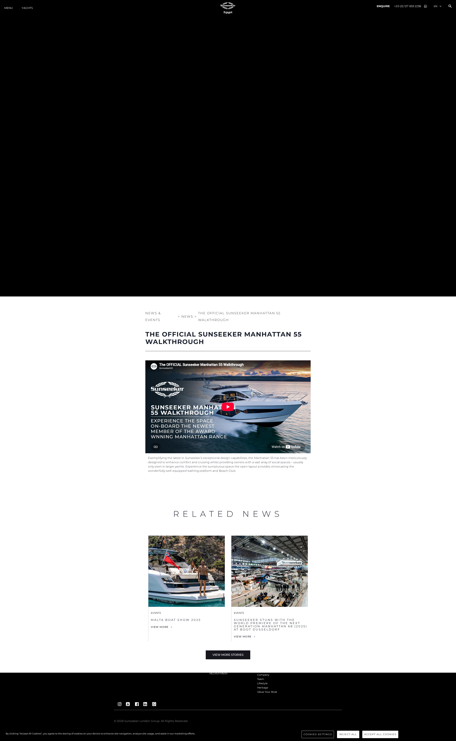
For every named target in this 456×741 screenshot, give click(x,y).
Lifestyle (262, 683)
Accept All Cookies (380, 734)
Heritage (262, 687)
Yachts (27, 8)
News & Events (153, 316)
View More (159, 627)
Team (260, 679)
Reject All (348, 734)
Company (263, 674)
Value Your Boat (267, 691)
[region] (228, 734)
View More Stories (228, 654)
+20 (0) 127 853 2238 (407, 6)
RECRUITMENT (218, 673)
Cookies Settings (318, 734)
